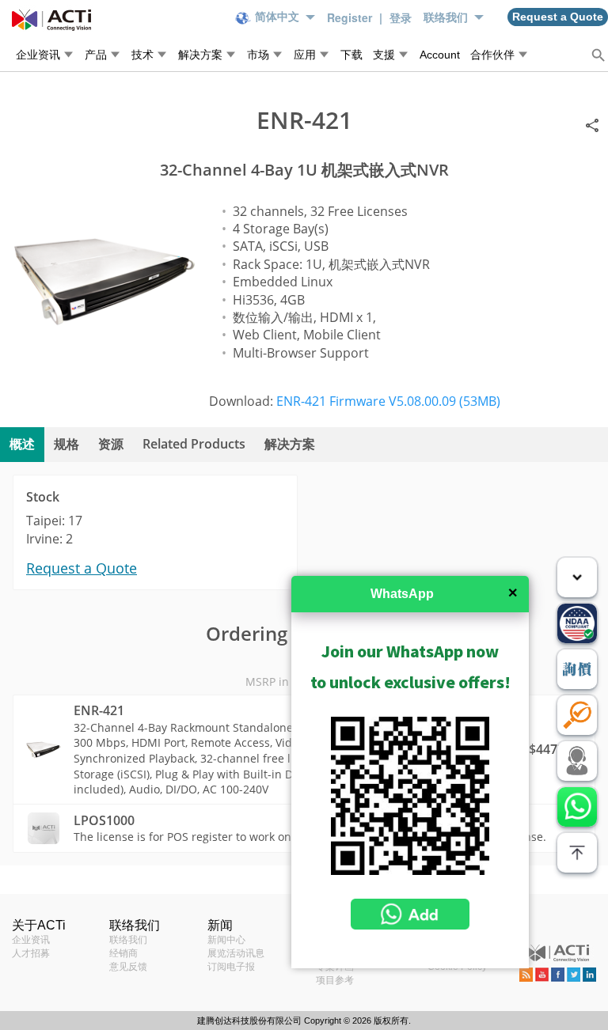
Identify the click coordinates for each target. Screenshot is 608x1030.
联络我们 (128, 939)
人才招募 (31, 953)
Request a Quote (81, 568)
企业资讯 (31, 939)
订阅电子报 (231, 966)
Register (351, 17)
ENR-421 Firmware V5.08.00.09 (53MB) (388, 401)
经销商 (123, 953)
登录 (401, 17)
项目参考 (335, 980)
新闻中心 (226, 939)
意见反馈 (128, 966)
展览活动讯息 (235, 953)
